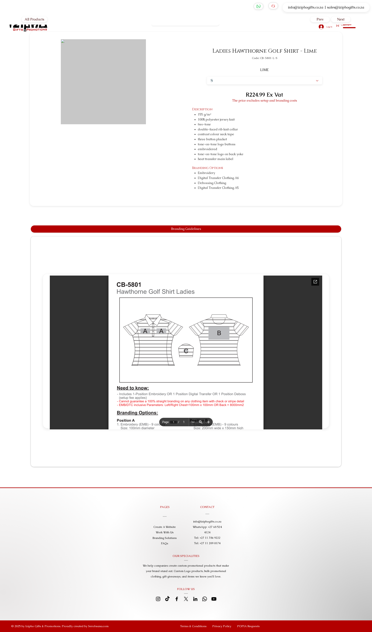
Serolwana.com (98, 626)
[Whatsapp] (205, 599)
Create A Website (164, 527)
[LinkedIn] (195, 599)
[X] (186, 599)
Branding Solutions (164, 538)
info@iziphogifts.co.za (305, 7)
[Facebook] (177, 599)
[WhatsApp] (258, 6)
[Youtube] (214, 599)
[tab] (186, 229)
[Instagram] (158, 599)
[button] (248, 626)
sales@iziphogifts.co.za (345, 7)
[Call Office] (273, 5)
